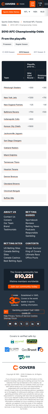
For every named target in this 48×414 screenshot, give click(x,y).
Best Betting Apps (13, 261)
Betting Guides (31, 213)
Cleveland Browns (12, 184)
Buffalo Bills (9, 198)
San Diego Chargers (12, 140)
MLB (42, 12)
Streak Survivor (33, 248)
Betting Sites (13, 243)
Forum (14, 318)
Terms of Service (22, 316)
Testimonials (10, 229)
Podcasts (30, 229)
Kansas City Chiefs (12, 126)
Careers (8, 220)
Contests (32, 243)
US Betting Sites (12, 248)
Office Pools (32, 257)
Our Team (8, 223)
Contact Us (9, 216)
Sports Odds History (10, 22)
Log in (40, 4)
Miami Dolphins (10, 155)
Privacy (11, 316)
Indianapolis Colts (11, 119)
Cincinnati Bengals (12, 191)
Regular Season (22, 44)
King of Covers (33, 251)
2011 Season (39, 52)
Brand (7, 226)
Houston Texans (11, 169)
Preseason (7, 44)
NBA (35, 12)
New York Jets (10, 97)
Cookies (34, 316)
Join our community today (24, 286)
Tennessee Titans (11, 162)
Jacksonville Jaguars (13, 133)
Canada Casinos (12, 257)
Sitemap (7, 318)
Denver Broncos (11, 176)
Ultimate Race (33, 254)
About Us (10, 211)
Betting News (32, 226)
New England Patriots (13, 105)
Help (6, 316)
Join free (32, 4)
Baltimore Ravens (11, 112)
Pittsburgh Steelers (12, 87)
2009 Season (9, 52)
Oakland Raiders (11, 148)
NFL (26, 12)
